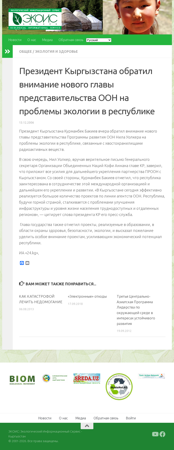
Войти (131, 418)
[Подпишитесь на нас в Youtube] (155, 434)
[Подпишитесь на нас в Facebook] (163, 434)
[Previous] (49, 378)
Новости (14, 40)
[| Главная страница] (35, 19)
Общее (25, 51)
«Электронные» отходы (87, 296)
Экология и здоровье (56, 51)
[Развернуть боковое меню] (7, 51)
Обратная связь (71, 40)
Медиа (47, 40)
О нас (31, 40)
